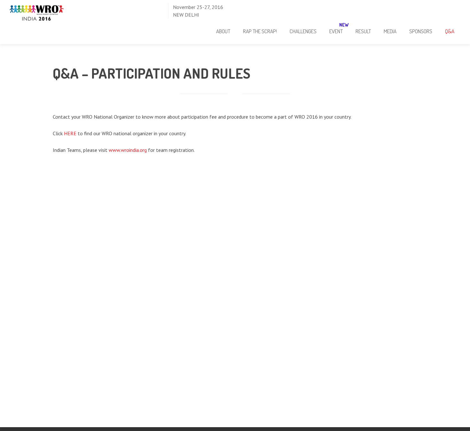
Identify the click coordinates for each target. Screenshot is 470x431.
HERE (70, 133)
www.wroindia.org (128, 150)
